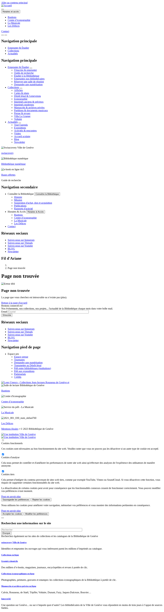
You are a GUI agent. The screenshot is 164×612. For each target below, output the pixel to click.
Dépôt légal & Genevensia (27, 96)
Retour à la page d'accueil (14, 302)
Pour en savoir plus (11, 496)
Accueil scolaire (22, 136)
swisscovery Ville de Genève (14, 542)
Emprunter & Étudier (18, 47)
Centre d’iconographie (19, 20)
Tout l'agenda (21, 124)
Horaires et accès (11, 11)
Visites (17, 133)
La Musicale (14, 23)
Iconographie (20, 99)
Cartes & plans (21, 93)
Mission (18, 200)
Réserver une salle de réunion (29, 81)
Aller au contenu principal (14, 2)
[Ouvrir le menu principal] (5, 35)
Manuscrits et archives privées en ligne (18, 586)
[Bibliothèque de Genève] (6, 5)
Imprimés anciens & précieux (29, 101)
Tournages (19, 359)
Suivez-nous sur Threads (20, 243)
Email (4, 311)
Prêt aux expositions (24, 371)
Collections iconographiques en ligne (17, 573)
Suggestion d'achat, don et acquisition (33, 202)
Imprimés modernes (24, 104)
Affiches (18, 90)
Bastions (12, 17)
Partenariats (20, 374)
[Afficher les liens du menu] (31, 68)
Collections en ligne (10, 555)
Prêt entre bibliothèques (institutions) (32, 368)
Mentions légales (9, 428)
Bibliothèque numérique (13, 164)
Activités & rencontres (25, 130)
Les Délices (14, 26)
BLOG (11, 248)
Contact (5, 31)
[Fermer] (2, 517)
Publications (20, 205)
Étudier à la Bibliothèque (26, 75)
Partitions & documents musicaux (31, 110)
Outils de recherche (24, 73)
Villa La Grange (22, 116)
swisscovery (7, 153)
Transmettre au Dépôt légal (27, 365)
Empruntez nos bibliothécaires (29, 78)
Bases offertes (8, 174)
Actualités (13, 53)
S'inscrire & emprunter (25, 70)
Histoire (18, 197)
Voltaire (18, 119)
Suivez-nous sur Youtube (20, 245)
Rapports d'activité (23, 208)
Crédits (17, 377)
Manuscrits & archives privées (29, 107)
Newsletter (19, 142)
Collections (13, 50)
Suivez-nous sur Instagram (21, 240)
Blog (16, 139)
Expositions (20, 127)
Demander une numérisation (28, 84)
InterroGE (6, 599)
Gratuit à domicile (9, 561)
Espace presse (21, 356)
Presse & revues (22, 113)
